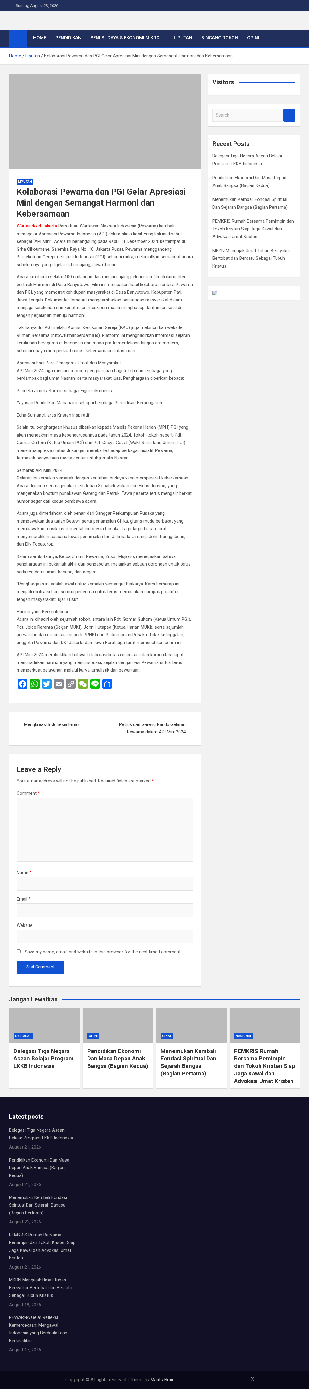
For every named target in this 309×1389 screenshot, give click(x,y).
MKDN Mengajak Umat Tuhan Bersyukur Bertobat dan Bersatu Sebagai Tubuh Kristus (251, 258)
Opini (253, 37)
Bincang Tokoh (219, 37)
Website (25, 925)
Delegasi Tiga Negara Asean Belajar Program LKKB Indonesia (44, 1058)
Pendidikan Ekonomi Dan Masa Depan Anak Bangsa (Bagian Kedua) (117, 1058)
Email (23, 899)
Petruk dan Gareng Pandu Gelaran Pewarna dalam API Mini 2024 (152, 728)
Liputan (183, 37)
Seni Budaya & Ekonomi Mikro (125, 37)
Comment (28, 793)
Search (289, 115)
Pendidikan (68, 37)
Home (39, 37)
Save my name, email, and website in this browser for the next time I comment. (103, 952)
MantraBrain (162, 1379)
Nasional (23, 1036)
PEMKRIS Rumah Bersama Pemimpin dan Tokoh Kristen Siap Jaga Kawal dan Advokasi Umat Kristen (253, 228)
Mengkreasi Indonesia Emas (52, 724)
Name (24, 872)
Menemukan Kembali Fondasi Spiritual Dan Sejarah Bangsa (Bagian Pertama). (188, 1062)
